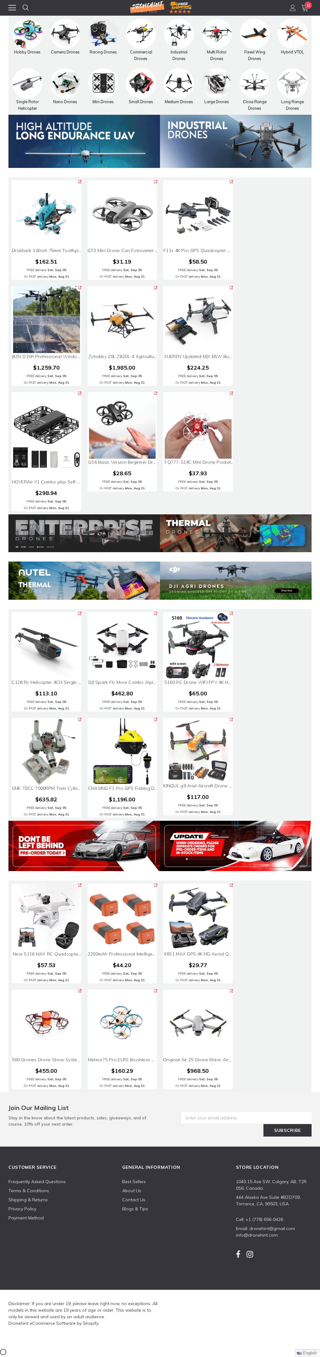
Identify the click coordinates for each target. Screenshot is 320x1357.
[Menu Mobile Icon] (12, 8)
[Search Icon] (25, 8)
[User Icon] (293, 8)
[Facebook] (238, 1254)
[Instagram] (250, 1254)
